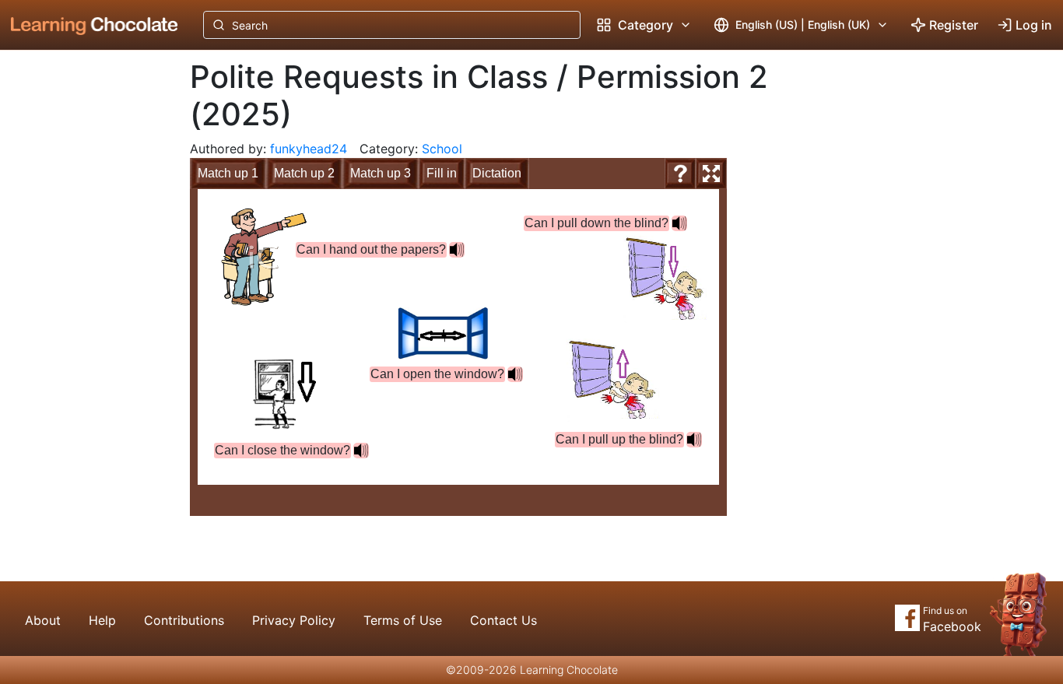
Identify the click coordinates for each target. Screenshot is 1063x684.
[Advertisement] (82, 307)
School (442, 148)
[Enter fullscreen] (711, 173)
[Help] (680, 173)
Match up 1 (228, 173)
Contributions (184, 620)
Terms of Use (402, 620)
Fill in (441, 173)
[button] (361, 450)
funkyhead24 (308, 148)
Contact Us (503, 620)
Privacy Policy (293, 620)
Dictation (496, 173)
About (43, 620)
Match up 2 (304, 173)
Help (102, 620)
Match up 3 (380, 173)
